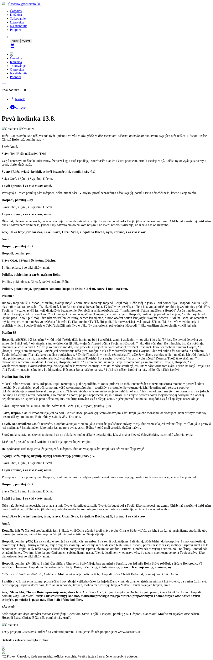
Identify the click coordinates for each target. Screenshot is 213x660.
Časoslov (24, 4)
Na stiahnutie (18, 26)
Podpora (15, 29)
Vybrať (26, 41)
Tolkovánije (18, 18)
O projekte (17, 22)
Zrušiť (15, 41)
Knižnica (16, 14)
